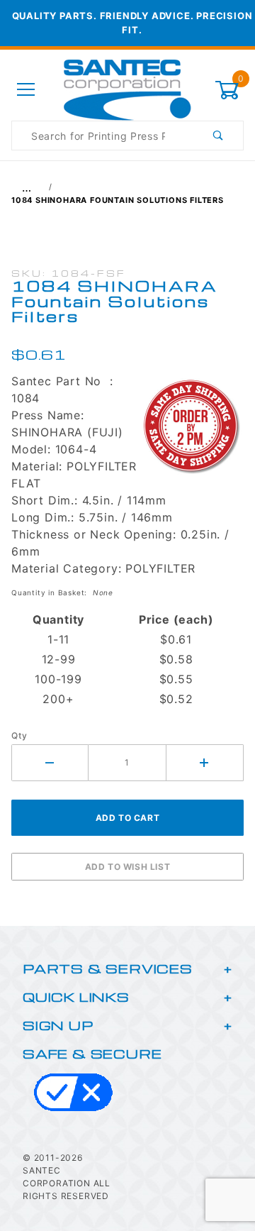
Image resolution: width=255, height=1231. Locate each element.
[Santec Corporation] (127, 89)
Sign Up (58, 1025)
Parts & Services (108, 968)
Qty (19, 735)
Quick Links (76, 996)
